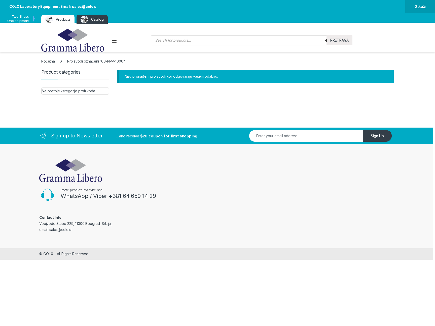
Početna (48, 61)
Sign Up (377, 136)
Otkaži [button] (420, 6)
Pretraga (339, 40)
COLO (48, 254)
